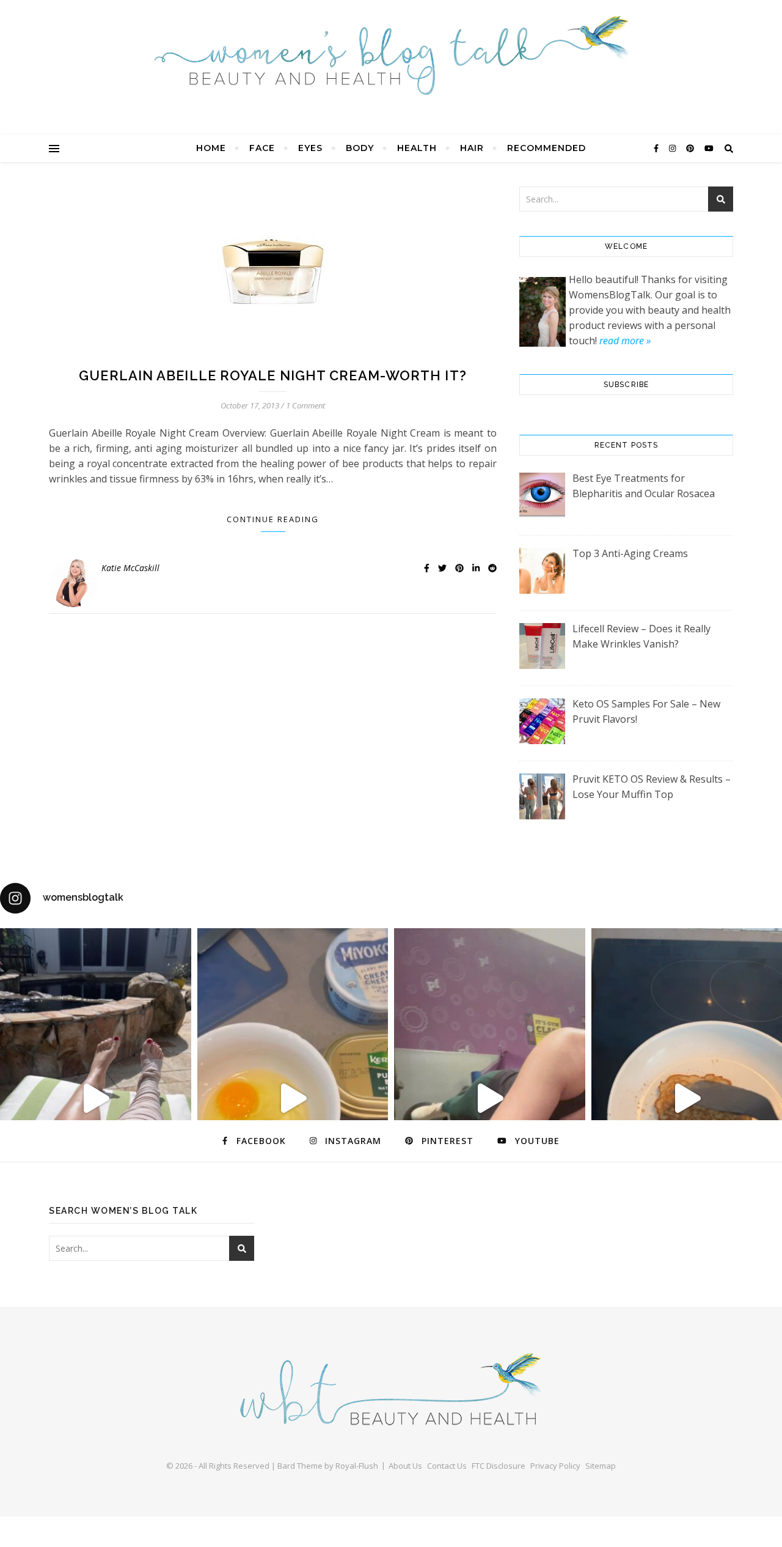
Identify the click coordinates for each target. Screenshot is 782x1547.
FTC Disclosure (498, 1465)
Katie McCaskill (130, 568)
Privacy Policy (555, 1465)
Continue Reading (273, 519)
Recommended (546, 147)
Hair (472, 147)
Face (262, 147)
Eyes (310, 147)
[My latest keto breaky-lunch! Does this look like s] (293, 1098)
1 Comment (305, 405)
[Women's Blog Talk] (391, 55)
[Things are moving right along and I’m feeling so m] (489, 1098)
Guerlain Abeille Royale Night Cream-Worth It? (273, 375)
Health (417, 147)
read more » (625, 340)
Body (360, 147)
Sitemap (600, 1465)
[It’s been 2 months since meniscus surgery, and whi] (95, 1098)
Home (211, 147)
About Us (405, 1465)
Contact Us (447, 1465)
